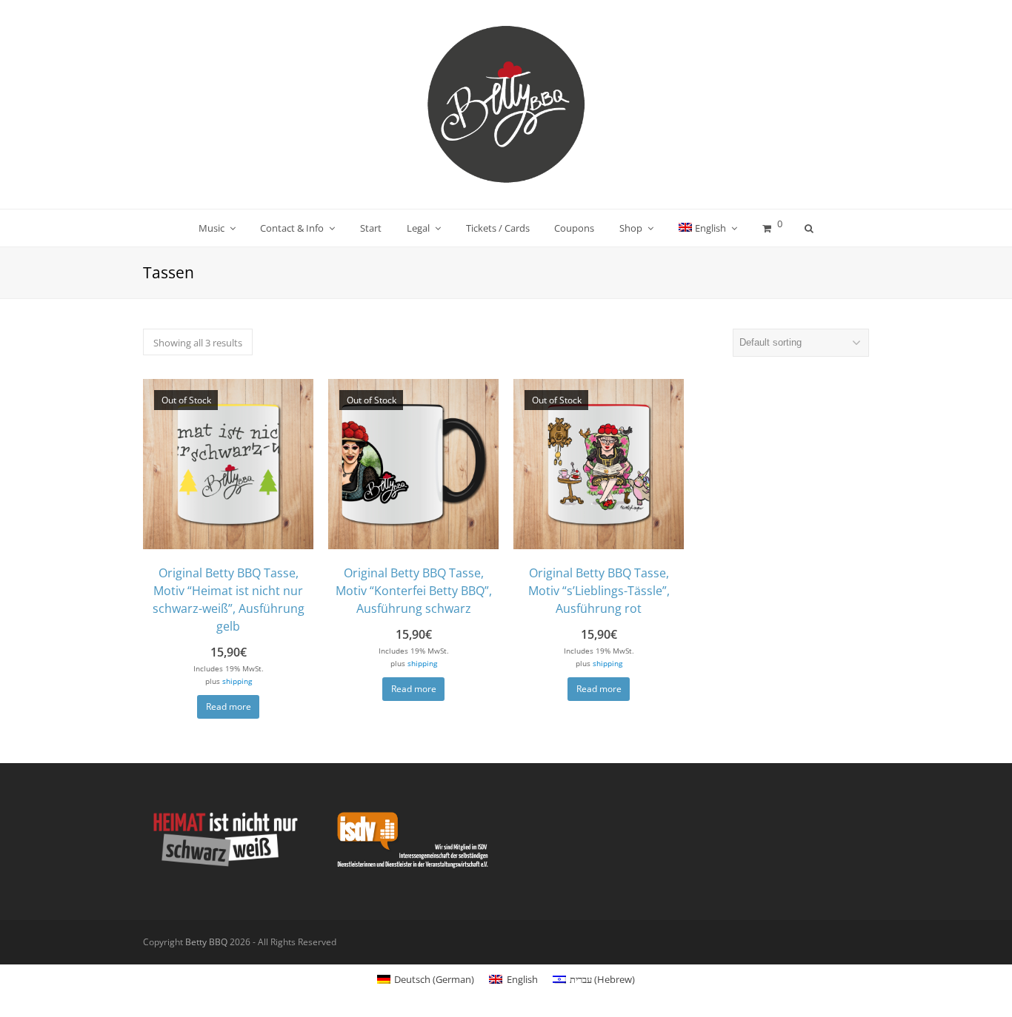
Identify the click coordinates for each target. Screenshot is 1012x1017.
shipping (237, 681)
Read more (228, 706)
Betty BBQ (206, 942)
